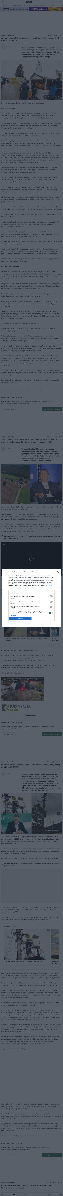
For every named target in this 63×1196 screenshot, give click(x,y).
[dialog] (31, 598)
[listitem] (31, 593)
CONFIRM (20, 618)
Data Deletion (23, 624)
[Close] (58, 572)
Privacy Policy (40, 624)
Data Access (31, 624)
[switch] (51, 596)
